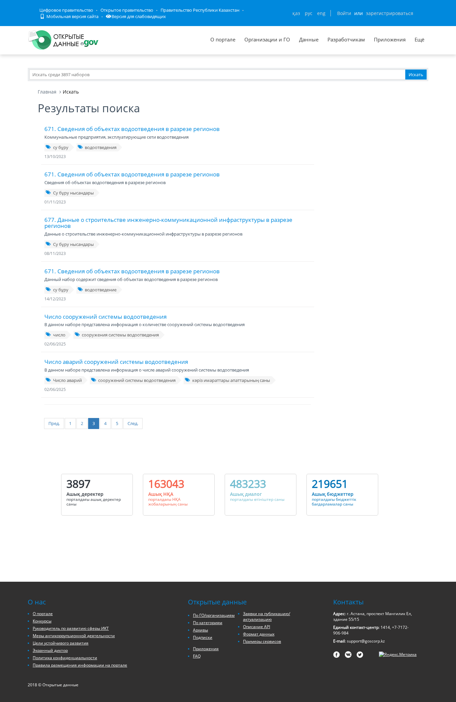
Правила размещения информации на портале (80, 665)
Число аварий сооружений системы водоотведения (116, 362)
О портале (222, 39)
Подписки (202, 637)
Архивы (200, 630)
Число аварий (67, 380)
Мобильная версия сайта (71, 16)
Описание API (256, 626)
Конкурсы (42, 621)
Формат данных (258, 634)
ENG (321, 13)
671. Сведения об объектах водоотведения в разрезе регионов (132, 129)
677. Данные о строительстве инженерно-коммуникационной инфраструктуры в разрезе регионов (168, 223)
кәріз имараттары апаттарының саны (231, 380)
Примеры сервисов (262, 641)
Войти (344, 13)
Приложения (390, 39)
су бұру (60, 147)
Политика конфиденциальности (65, 658)
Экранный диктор (50, 650)
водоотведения (101, 147)
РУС (308, 13)
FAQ (197, 656)
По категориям (207, 622)
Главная (47, 92)
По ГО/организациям (214, 615)
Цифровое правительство (66, 10)
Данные (308, 39)
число (59, 335)
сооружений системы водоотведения (137, 380)
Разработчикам (346, 39)
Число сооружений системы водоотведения (105, 316)
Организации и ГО (267, 39)
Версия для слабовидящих (138, 16)
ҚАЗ (296, 13)
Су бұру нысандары (73, 193)
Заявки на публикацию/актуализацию (266, 616)
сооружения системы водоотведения (120, 335)
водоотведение (101, 290)
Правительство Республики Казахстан (200, 10)
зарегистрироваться (389, 13)
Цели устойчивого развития (60, 643)
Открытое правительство (126, 10)
